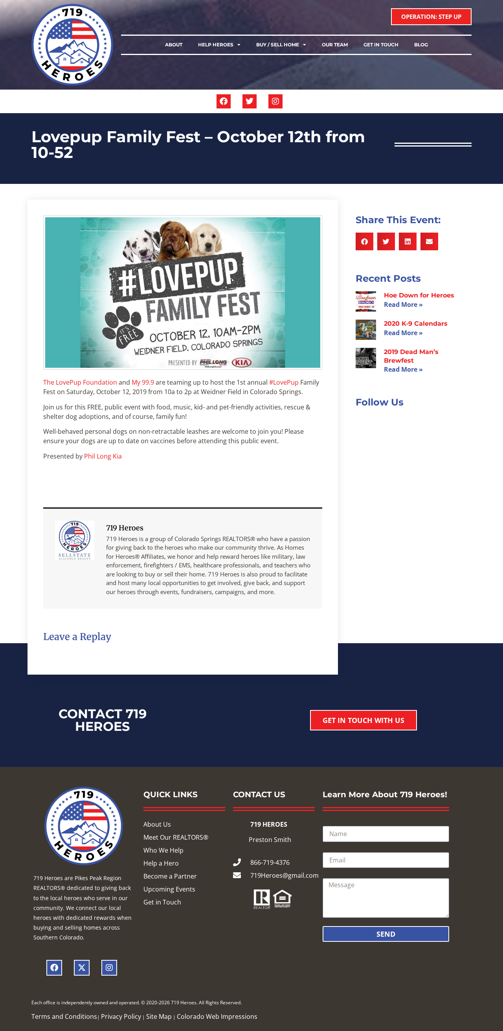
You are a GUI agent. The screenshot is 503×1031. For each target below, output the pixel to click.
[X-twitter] (82, 968)
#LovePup (284, 382)
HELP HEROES (215, 45)
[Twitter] (249, 101)
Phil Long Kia (103, 456)
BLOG (421, 45)
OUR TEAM (335, 45)
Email (331, 849)
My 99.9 (143, 382)
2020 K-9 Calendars (416, 323)
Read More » (403, 304)
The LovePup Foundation (80, 382)
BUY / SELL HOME (277, 45)
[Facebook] (223, 101)
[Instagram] (275, 101)
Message (336, 875)
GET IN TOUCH (380, 45)
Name (331, 823)
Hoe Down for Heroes (419, 295)
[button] (364, 241)
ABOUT (173, 45)
